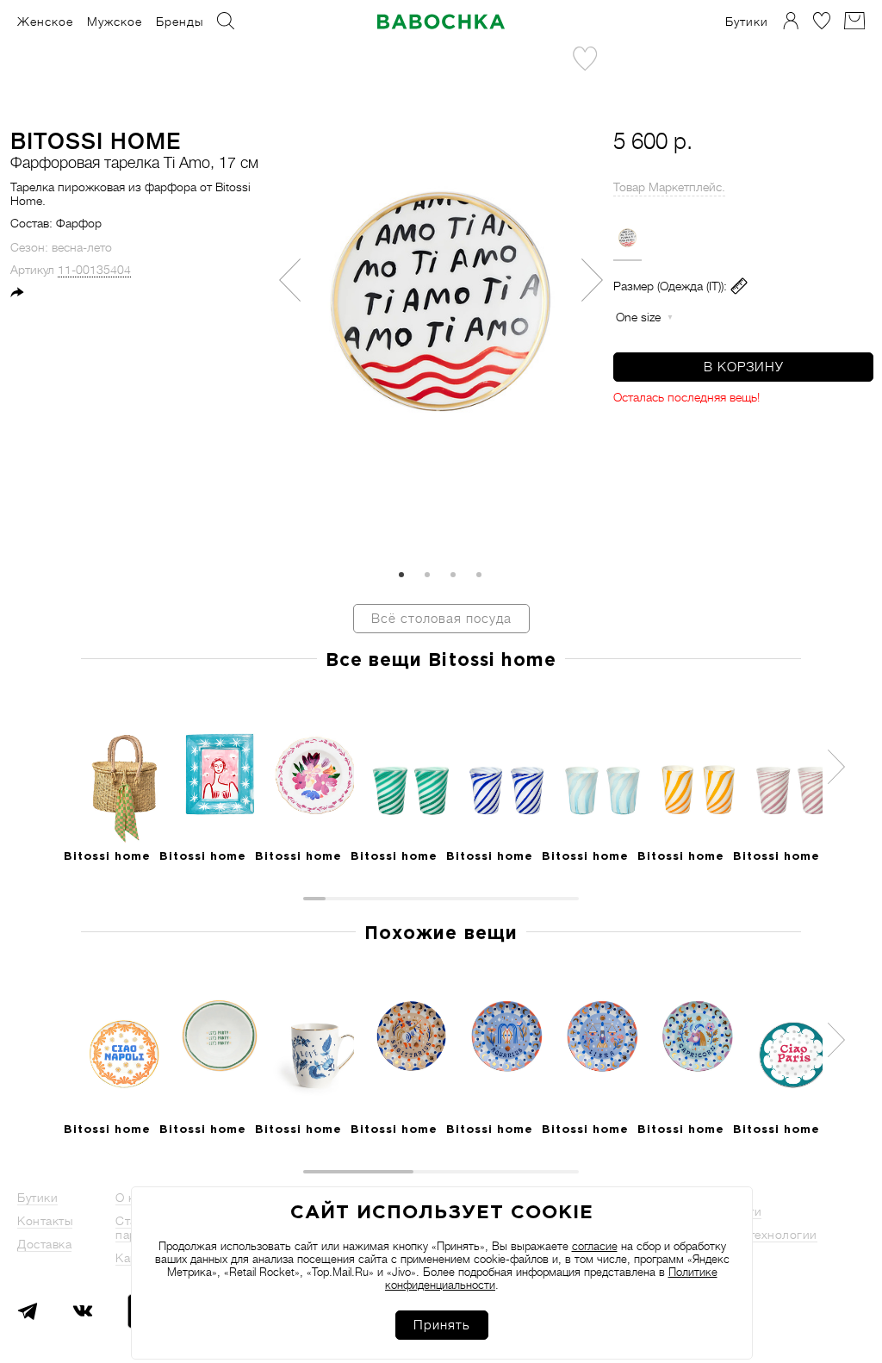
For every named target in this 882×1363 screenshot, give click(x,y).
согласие (595, 1246)
